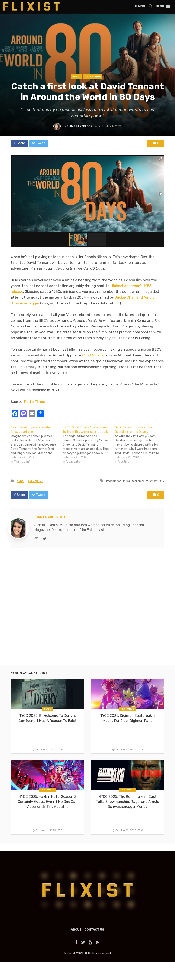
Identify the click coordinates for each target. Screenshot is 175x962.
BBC (127, 480)
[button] (160, 159)
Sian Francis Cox (79, 126)
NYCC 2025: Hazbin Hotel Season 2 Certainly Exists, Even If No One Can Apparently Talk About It (47, 801)
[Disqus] (87, 610)
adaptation (114, 480)
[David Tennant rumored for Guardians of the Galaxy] (141, 444)
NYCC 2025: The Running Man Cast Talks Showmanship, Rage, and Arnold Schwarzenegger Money (127, 801)
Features (127, 709)
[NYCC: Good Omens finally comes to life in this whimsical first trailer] (89, 444)
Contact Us (94, 930)
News (76, 76)
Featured (127, 790)
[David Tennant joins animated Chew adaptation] (37, 444)
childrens (138, 480)
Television (93, 76)
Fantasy (153, 480)
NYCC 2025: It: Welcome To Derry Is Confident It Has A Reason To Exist (48, 718)
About (76, 930)
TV (162, 480)
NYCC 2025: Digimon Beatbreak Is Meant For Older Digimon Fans (127, 718)
